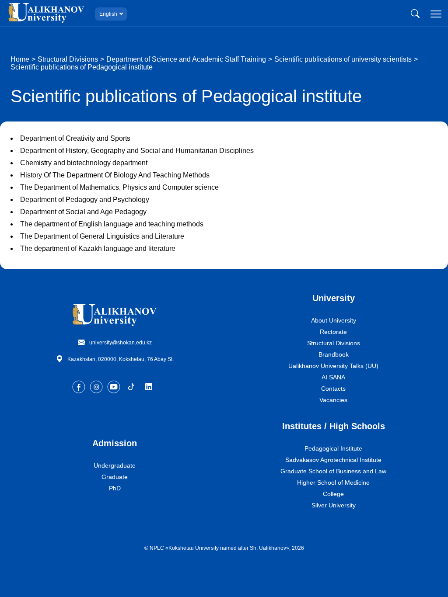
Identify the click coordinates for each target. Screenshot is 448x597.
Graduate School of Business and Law (333, 471)
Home (19, 59)
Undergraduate (115, 465)
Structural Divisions (68, 59)
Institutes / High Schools (333, 426)
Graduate (115, 476)
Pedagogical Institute (333, 448)
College (333, 493)
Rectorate (333, 331)
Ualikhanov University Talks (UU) (333, 365)
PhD (115, 488)
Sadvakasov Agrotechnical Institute (333, 459)
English (108, 14)
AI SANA (333, 377)
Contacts (333, 388)
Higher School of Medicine (333, 482)
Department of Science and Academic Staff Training (186, 59)
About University (333, 320)
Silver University (334, 505)
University (333, 298)
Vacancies (333, 399)
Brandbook (333, 354)
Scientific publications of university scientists (343, 59)
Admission (114, 443)
